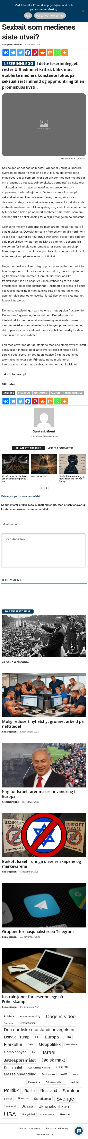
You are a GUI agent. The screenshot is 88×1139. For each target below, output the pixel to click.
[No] (83, 11)
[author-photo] (44, 417)
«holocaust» (47, 1114)
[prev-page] (41, 488)
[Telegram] (13, 52)
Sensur (8, 1098)
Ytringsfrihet (28, 1114)
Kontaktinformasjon (30, 1128)
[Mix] (50, 52)
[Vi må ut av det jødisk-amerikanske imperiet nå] (15, 464)
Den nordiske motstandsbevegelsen (39, 1029)
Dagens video (61, 1016)
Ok (28, 15)
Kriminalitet (13, 1067)
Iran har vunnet (39, 476)
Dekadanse (24, 393)
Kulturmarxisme (39, 1067)
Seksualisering (73, 393)
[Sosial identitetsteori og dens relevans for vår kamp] (72, 464)
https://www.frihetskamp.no (44, 436)
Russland (48, 1090)
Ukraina (27, 1106)
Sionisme (22, 1098)
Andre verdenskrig (30, 1016)
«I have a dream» (15, 662)
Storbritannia (42, 1098)
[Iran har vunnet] (44, 464)
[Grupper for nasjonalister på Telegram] (44, 905)
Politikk (11, 1090)
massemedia (40, 393)
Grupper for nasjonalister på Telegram (38, 931)
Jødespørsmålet (20, 1060)
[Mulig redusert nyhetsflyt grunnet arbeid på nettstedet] (44, 695)
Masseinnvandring (20, 1074)
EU (37, 1037)
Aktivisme (9, 1016)
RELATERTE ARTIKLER (28, 448)
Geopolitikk (50, 1044)
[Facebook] (28, 52)
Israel (49, 1052)
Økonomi (65, 1114)
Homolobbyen (15, 1052)
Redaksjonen (9, 731)
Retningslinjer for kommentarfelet (20, 496)
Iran (34, 1052)
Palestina (34, 1082)
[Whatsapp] (57, 52)
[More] (64, 52)
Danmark (8, 1023)
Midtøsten (48, 1074)
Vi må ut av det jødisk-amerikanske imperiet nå (14, 479)
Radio (29, 1091)
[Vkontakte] (5, 52)
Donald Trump (16, 1037)
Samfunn (56, 393)
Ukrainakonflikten (53, 1106)
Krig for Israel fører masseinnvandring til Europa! (40, 794)
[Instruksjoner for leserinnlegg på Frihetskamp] (44, 970)
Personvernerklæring (57, 1128)
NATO (63, 1074)
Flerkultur (13, 1044)
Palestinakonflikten (55, 1082)
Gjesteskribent (13, 44)
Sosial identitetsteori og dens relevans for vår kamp (72, 479)
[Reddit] (42, 52)
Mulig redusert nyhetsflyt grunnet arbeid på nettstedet (43, 724)
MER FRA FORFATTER (60, 448)
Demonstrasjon (27, 1023)
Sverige (65, 1099)
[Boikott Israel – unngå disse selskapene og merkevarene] (44, 835)
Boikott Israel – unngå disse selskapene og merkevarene (41, 864)
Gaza (30, 1044)
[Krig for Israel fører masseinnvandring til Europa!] (44, 765)
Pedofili (74, 1082)
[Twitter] (20, 52)
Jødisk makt (53, 1060)
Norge (75, 1074)
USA (10, 1114)
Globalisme (71, 1044)
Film (67, 1037)
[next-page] (46, 488)
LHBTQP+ (63, 1067)
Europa (52, 1037)
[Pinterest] (35, 52)
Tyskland (10, 1106)
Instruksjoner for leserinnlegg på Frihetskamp (32, 999)
